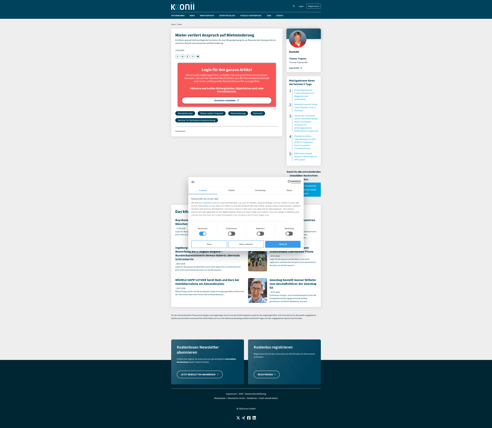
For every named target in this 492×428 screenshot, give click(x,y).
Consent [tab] (203, 190)
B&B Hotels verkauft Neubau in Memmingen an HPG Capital (305, 156)
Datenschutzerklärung (255, 394)
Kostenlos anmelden (225, 100)
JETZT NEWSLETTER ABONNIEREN (198, 374)
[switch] (231, 234)
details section (279, 221)
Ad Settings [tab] (260, 190)
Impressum (180, 131)
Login (301, 6)
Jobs (268, 15)
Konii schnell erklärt (268, 398)
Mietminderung (238, 113)
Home (173, 24)
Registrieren (313, 6)
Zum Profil (294, 68)
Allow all (283, 244)
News (192, 15)
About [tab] (289, 190)
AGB (241, 394)
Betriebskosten (185, 113)
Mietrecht (258, 113)
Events (279, 15)
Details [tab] (231, 190)
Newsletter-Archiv (236, 398)
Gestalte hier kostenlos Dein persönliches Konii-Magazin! (304, 189)
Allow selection (246, 244)
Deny (209, 244)
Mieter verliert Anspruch (211, 113)
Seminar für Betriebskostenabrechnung (196, 120)
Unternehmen (177, 15)
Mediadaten (220, 398)
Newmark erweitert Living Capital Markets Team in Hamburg (305, 107)
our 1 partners (205, 203)
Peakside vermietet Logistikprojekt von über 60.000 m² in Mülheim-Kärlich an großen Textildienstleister (305, 142)
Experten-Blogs (227, 15)
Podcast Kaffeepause (250, 15)
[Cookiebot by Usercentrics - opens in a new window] (289, 182)
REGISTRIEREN (265, 374)
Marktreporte (207, 15)
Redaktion (252, 398)
